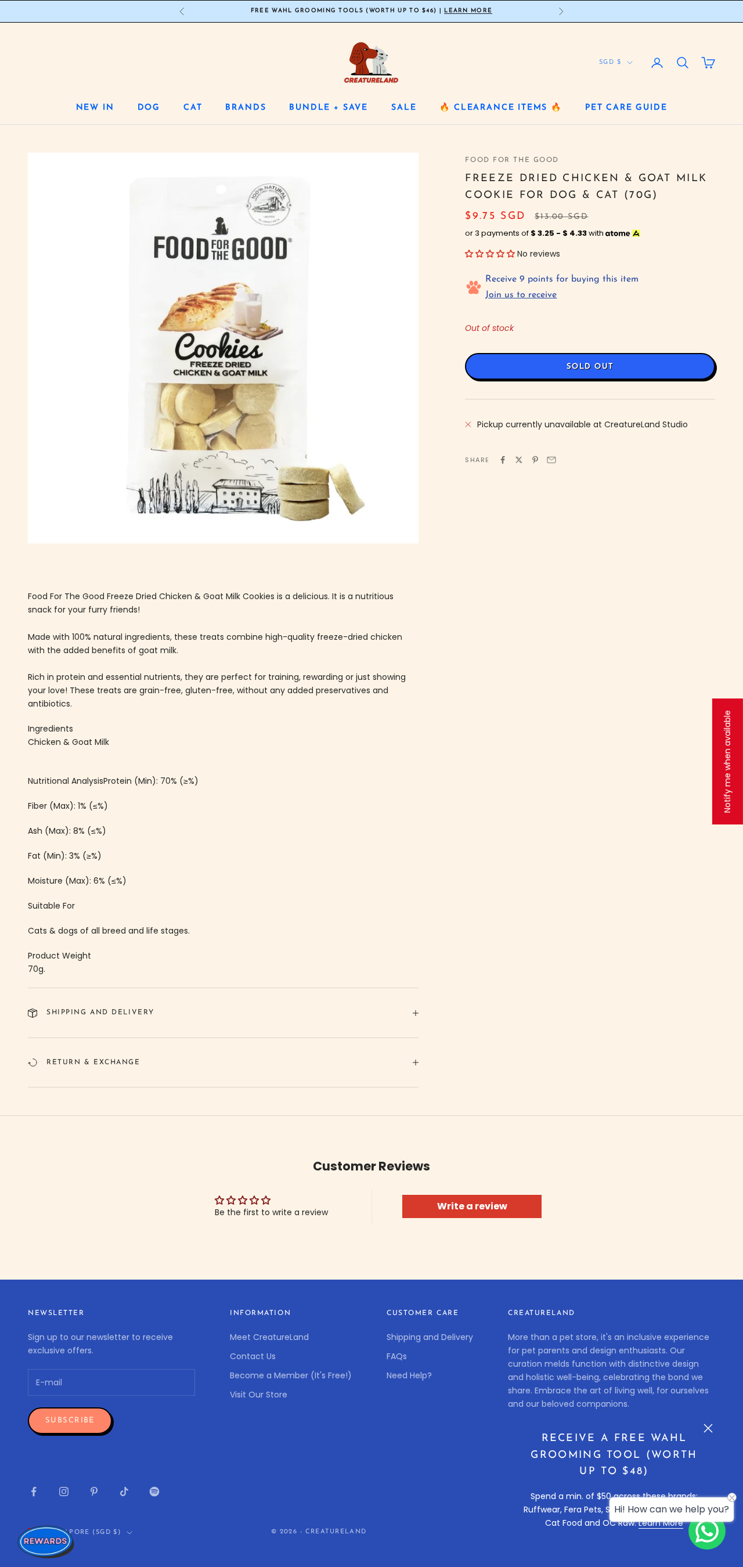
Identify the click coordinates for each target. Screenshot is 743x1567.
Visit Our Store (258, 1394)
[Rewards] (46, 1541)
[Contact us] (707, 1531)
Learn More (468, 11)
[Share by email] (551, 459)
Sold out (590, 366)
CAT (192, 107)
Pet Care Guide (626, 107)
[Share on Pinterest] (535, 459)
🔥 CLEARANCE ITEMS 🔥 (500, 107)
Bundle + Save (328, 107)
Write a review (472, 1206)
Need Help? (409, 1375)
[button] (490, 254)
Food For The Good (512, 160)
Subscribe (70, 1420)
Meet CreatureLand (269, 1337)
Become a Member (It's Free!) (291, 1375)
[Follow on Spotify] (154, 1491)
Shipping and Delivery (430, 1337)
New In (95, 107)
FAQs (397, 1356)
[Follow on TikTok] (124, 1491)
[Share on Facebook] (502, 459)
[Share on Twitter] (519, 459)
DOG (149, 107)
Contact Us (253, 1356)
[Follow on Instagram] (64, 1491)
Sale (403, 107)
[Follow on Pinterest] (94, 1491)
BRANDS (245, 107)
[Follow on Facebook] (33, 1491)
